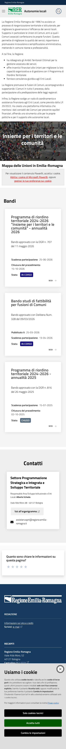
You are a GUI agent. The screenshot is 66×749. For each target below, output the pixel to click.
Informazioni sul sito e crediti (18, 623)
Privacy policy (53, 702)
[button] (58, 11)
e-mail (16, 627)
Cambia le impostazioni (33, 733)
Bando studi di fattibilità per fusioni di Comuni (31, 302)
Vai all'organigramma (26, 511)
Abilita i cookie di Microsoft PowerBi (29, 177)
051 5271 (21, 663)
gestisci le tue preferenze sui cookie (32, 181)
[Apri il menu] (3, 11)
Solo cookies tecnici (33, 713)
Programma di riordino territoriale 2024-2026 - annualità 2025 (31, 373)
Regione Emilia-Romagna (14, 2)
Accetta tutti (33, 723)
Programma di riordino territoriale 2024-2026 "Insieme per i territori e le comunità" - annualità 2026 (32, 224)
